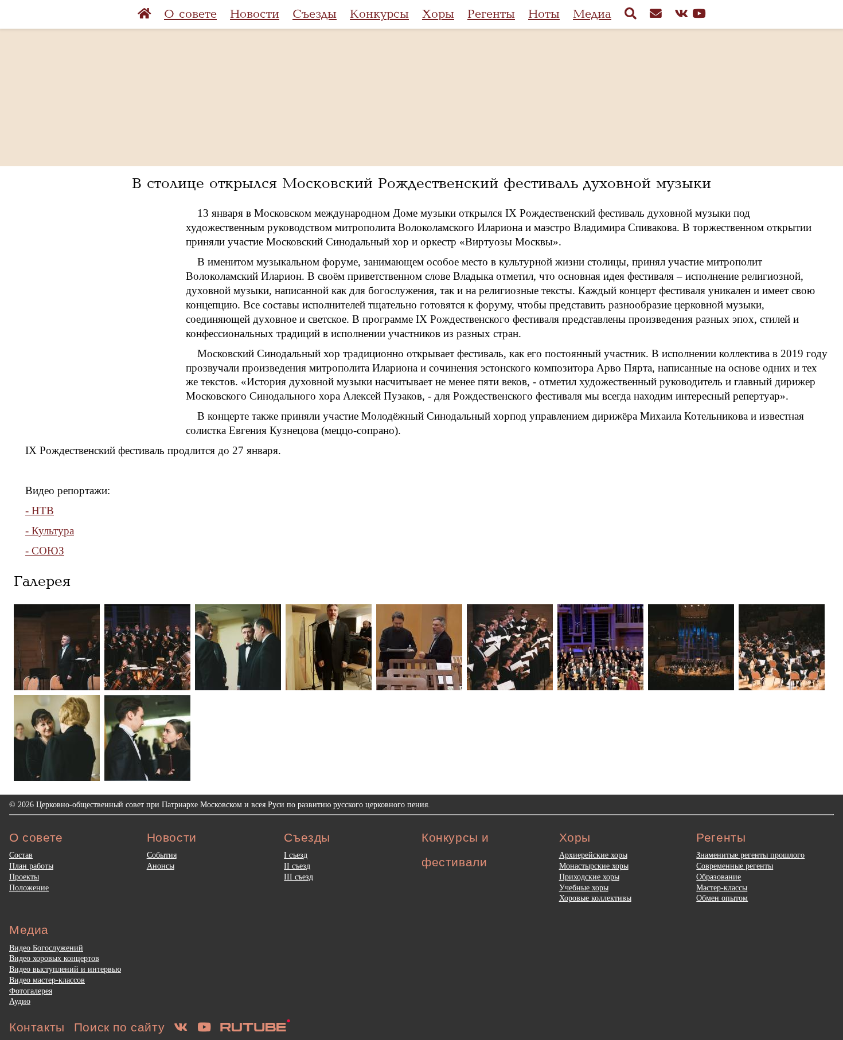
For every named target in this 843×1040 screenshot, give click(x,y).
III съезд (298, 876)
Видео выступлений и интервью (65, 968)
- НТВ (39, 511)
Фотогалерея (30, 990)
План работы (31, 865)
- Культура (49, 531)
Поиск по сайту (119, 1027)
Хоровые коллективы (595, 897)
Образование (718, 876)
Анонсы (160, 865)
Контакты (37, 1027)
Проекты (24, 876)
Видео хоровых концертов (54, 958)
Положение (29, 887)
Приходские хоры (589, 876)
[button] (57, 647)
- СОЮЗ (44, 551)
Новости (254, 14)
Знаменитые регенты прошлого (750, 854)
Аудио (19, 1001)
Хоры (438, 14)
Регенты (491, 14)
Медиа (592, 14)
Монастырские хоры (594, 865)
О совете (190, 14)
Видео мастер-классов (47, 979)
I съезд (295, 854)
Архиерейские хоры (593, 854)
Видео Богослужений (46, 947)
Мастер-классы (721, 887)
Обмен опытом (722, 897)
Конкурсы (379, 14)
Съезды (314, 14)
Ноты (544, 14)
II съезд (297, 865)
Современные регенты (734, 865)
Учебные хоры (583, 887)
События (162, 854)
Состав (21, 854)
